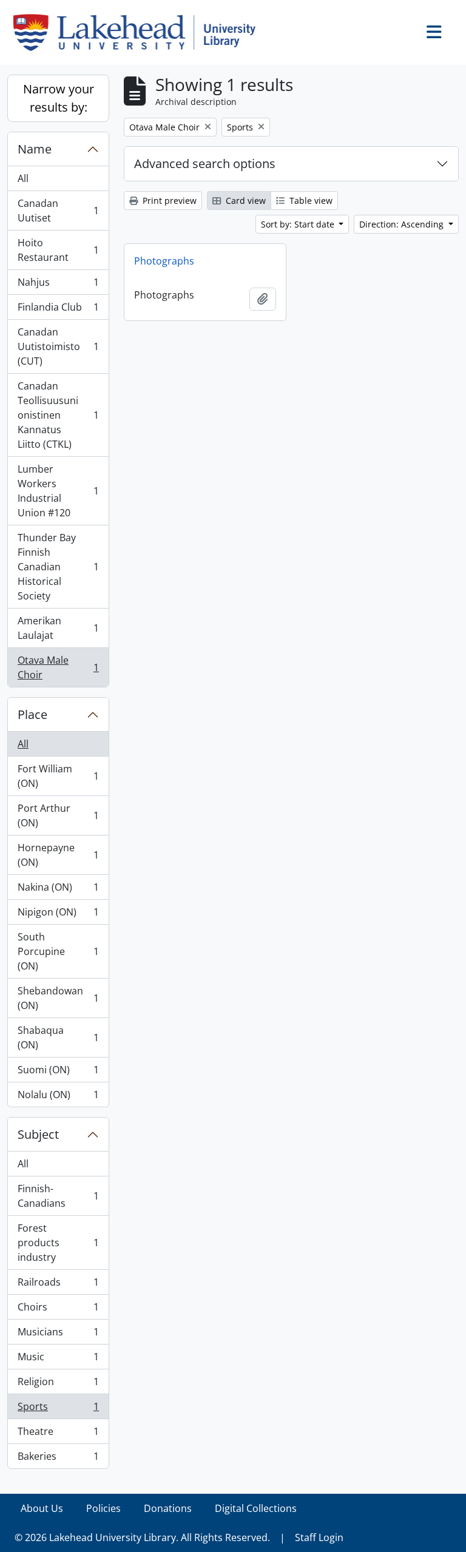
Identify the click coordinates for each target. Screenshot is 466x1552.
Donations (168, 1508)
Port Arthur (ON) (58, 815)
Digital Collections (256, 1508)
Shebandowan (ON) (58, 998)
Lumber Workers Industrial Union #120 (58, 490)
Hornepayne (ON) (58, 855)
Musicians (58, 1335)
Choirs (58, 1310)
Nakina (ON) (58, 890)
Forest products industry (58, 1242)
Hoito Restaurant (58, 250)
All (23, 178)
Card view (244, 200)
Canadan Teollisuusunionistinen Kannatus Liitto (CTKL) (58, 415)
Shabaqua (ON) (58, 1037)
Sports (58, 1409)
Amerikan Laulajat (58, 628)
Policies (103, 1508)
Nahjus (58, 285)
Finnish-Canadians (58, 1196)
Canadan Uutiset (58, 210)
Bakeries (58, 1458)
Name (35, 149)
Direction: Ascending (402, 224)
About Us (42, 1508)
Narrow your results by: (58, 98)
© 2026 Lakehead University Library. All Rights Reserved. (142, 1537)
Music (58, 1359)
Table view (310, 200)
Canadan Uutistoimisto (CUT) (58, 346)
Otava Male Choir (58, 667)
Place (32, 714)
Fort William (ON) (58, 776)
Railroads (58, 1285)
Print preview (168, 200)
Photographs (164, 261)
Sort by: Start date (299, 224)
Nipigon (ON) (58, 915)
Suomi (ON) (58, 1072)
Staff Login (319, 1537)
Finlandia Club (58, 310)
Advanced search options (204, 163)
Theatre (58, 1434)
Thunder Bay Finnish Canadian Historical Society (58, 566)
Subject (38, 1134)
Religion (58, 1384)
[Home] (139, 32)
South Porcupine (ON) (58, 951)
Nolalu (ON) (58, 1097)
